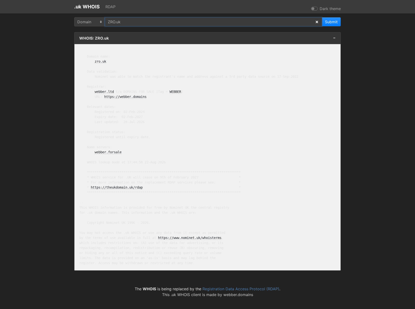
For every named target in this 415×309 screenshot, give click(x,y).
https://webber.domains (125, 97)
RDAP (110, 6)
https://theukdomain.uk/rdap (117, 187)
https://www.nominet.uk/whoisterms (189, 238)
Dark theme (330, 8)
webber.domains (238, 294)
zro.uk (100, 61)
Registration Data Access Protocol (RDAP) (240, 288)
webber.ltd (104, 92)
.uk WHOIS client (186, 294)
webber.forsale (108, 152)
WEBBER (175, 92)
